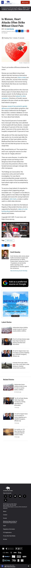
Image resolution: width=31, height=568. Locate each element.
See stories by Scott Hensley (18, 271)
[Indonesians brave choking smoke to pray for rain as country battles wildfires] (7, 330)
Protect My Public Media (9, 536)
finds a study (22, 77)
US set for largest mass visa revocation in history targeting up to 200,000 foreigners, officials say (21, 417)
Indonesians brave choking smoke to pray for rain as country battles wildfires (20, 329)
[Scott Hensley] (5, 254)
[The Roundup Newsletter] (15, 304)
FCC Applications (7, 532)
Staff (4, 525)
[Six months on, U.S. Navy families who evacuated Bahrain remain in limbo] (8, 432)
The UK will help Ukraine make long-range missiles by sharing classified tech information (21, 402)
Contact (5, 514)
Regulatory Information (9, 529)
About (4, 511)
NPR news (9, 240)
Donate (26, 2)
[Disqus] (15, 462)
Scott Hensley (10, 29)
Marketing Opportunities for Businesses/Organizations (10, 522)
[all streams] (29, 566)
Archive (5, 539)
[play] (2, 566)
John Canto (13, 199)
